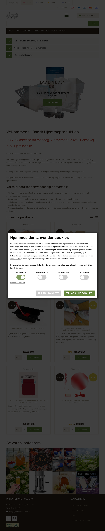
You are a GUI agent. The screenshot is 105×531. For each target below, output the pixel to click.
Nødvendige (20, 272)
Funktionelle (63, 272)
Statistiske (84, 272)
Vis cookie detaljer (17, 282)
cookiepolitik (15, 259)
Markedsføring (42, 272)
